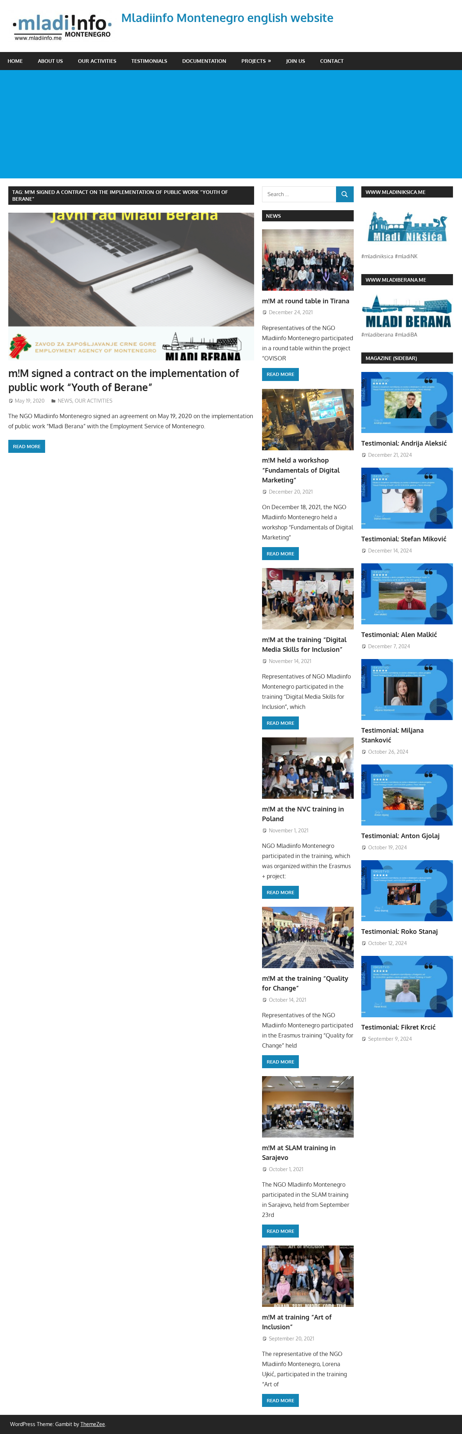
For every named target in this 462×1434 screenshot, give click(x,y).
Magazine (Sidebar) (391, 358)
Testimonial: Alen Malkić (399, 634)
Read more (26, 446)
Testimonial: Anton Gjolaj (400, 836)
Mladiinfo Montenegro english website (227, 17)
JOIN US (295, 61)
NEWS (65, 401)
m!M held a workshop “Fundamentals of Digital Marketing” (301, 470)
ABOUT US (50, 61)
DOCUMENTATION (204, 61)
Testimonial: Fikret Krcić (398, 1027)
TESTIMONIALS (149, 61)
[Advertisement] (231, 124)
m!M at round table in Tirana (305, 301)
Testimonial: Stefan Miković (403, 539)
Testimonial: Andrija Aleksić (404, 443)
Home (15, 61)
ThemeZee (92, 1424)
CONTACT (332, 61)
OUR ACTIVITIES (97, 61)
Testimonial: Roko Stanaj (399, 931)
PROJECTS (253, 61)
